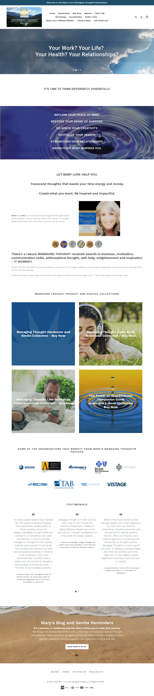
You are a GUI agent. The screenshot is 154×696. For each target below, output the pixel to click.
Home (52, 13)
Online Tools (92, 17)
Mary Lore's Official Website (60, 20)
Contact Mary (84, 20)
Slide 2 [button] (76, 70)
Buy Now (77, 13)
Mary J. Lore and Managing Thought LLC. (74, 682)
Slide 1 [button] (73, 70)
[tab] (73, 70)
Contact (65, 672)
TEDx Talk (100, 13)
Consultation (75, 17)
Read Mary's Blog (77, 647)
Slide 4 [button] (80, 70)
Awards (88, 13)
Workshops (60, 17)
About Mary (64, 13)
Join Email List (101, 20)
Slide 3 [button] (78, 70)
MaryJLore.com (96, 672)
